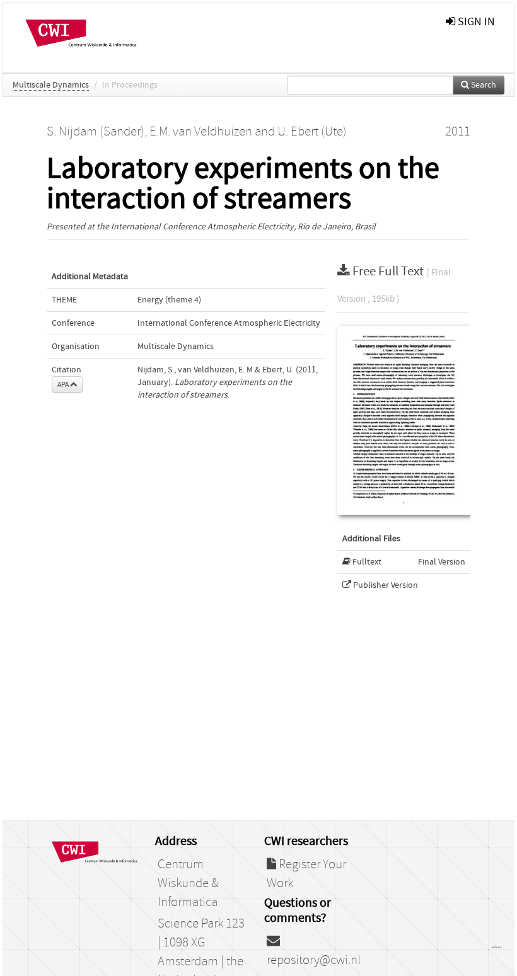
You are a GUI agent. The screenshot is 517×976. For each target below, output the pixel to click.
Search (482, 85)
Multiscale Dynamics (51, 85)
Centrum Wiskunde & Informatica (188, 883)
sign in (475, 21)
